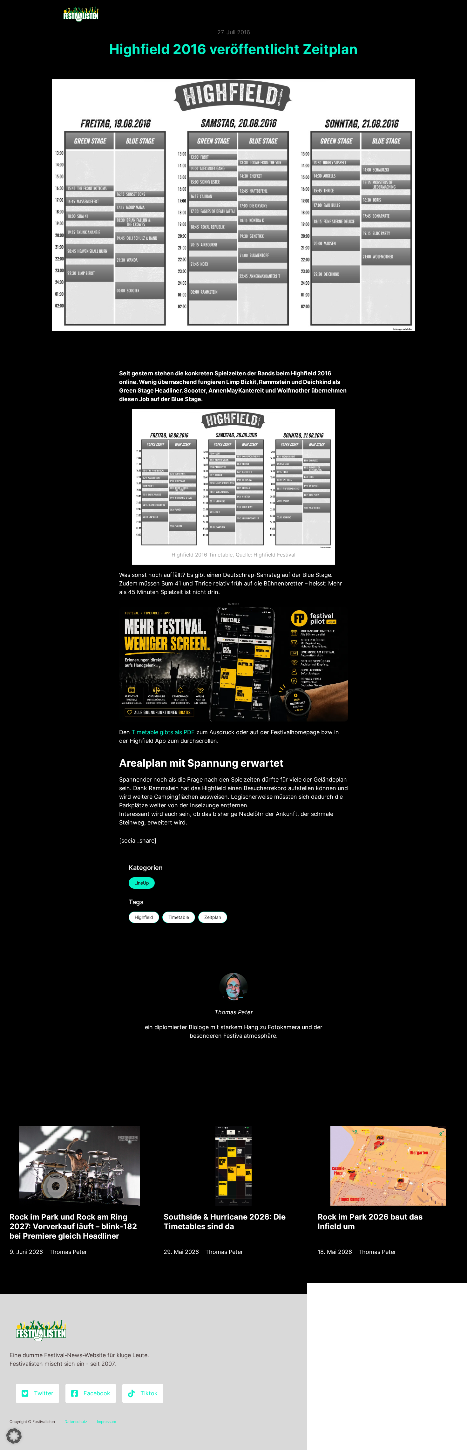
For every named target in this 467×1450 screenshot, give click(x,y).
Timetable (178, 917)
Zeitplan (212, 917)
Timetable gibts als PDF (163, 732)
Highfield (144, 917)
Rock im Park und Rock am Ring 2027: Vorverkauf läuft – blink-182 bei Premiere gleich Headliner (73, 1226)
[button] (14, 1436)
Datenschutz (75, 1421)
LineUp (141, 883)
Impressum (106, 1421)
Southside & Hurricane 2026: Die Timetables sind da (225, 1221)
